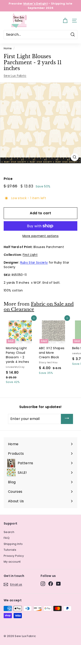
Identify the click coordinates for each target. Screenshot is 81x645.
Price (8, 178)
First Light (30, 255)
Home (7, 48)
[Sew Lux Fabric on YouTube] (58, 583)
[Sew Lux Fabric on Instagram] (43, 583)
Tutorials (10, 550)
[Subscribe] (67, 419)
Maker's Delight (35, 4)
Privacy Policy (14, 556)
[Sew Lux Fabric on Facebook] (50, 583)
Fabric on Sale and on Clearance (39, 306)
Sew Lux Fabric (15, 76)
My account (12, 562)
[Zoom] (75, 157)
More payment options (40, 236)
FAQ (7, 538)
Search (9, 532)
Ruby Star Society (34, 262)
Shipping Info (13, 544)
